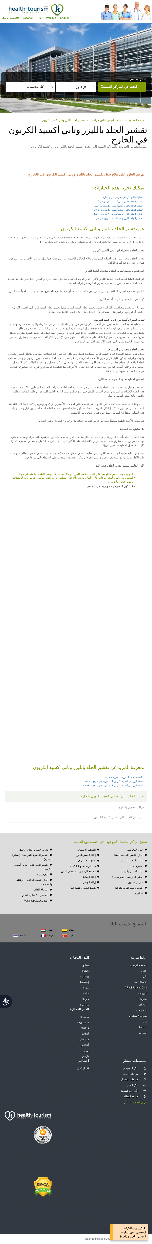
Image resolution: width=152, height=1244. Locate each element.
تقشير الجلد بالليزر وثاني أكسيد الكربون (63, 120)
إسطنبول (84, 982)
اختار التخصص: (137, 79)
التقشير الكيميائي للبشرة (34, 895)
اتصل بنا (143, 1033)
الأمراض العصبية (130, 1091)
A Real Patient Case (136, 988)
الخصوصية (141, 1010)
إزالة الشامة (89, 876)
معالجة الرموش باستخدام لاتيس (78, 871)
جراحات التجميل (130, 1079)
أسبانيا (71, 929)
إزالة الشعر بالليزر (86, 855)
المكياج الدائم (40, 889)
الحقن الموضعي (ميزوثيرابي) (127, 876)
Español (28, 17)
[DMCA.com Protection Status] (43, 1186)
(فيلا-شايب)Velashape (36, 900)
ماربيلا (85, 999)
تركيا (72, 935)
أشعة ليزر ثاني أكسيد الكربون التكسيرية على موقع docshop (112, 785)
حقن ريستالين (135, 882)
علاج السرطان (131, 1068)
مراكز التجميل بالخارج (131, 807)
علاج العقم (133, 1085)
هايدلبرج (84, 1004)
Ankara (85, 1028)
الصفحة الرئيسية (138, 965)
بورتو (86, 1051)
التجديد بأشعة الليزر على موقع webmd (123, 777)
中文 (39, 17)
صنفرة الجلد (136, 866)
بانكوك (85, 971)
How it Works (139, 982)
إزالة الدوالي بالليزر (132, 871)
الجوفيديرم (42, 874)
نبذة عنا (143, 1027)
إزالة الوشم (89, 882)
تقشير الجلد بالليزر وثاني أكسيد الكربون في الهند (118, 205)
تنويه (144, 1021)
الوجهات (142, 993)
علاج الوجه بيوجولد (85, 860)
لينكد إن (80, 1068)
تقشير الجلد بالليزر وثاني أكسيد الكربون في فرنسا (117, 218)
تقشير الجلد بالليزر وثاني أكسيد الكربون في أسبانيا (117, 201)
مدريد (86, 988)
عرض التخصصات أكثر (135, 1102)
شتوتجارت (83, 1039)
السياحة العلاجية (137, 120)
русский (51, 17)
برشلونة (84, 976)
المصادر (143, 1004)
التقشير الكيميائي (86, 849)
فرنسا (50, 935)
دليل (144, 976)
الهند (50, 929)
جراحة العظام (131, 1096)
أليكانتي (85, 1045)
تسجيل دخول (9, 17)
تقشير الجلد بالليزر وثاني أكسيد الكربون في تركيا (118, 214)
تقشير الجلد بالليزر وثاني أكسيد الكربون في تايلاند (118, 209)
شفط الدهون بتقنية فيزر (82, 887)
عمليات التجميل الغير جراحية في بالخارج (122, 197)
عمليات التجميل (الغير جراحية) (107, 120)
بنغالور (85, 965)
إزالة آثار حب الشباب (131, 860)
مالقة (86, 993)
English (64, 17)
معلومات (142, 999)
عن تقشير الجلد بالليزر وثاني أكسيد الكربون (119, 817)
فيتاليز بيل (137, 893)
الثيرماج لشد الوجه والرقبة (129, 887)
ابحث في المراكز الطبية (120, 87)
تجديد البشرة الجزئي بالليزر (33, 849)
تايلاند (23, 935)
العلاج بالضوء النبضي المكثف (127, 855)
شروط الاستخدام (138, 1016)
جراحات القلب (131, 1074)
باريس (85, 1056)
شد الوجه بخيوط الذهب (83, 866)
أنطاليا (85, 1034)
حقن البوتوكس (135, 849)
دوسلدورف (83, 1022)
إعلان (144, 971)
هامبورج (84, 1017)
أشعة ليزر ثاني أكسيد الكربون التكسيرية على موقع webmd (113, 781)
